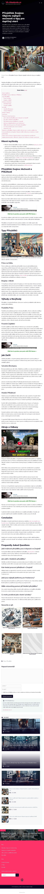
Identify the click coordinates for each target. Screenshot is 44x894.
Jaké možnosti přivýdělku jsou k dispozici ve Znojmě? (16, 117)
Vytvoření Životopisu (8, 109)
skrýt (25, 90)
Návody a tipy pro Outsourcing (8, 848)
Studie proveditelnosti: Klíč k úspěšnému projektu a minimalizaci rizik (32, 835)
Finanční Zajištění (8, 105)
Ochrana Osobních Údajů (27, 886)
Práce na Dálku (7, 98)
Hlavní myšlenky (6, 93)
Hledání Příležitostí (8, 110)
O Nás (3, 865)
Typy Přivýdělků (5, 96)
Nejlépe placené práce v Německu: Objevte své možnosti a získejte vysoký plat (20, 137)
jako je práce (31, 551)
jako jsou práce (37, 144)
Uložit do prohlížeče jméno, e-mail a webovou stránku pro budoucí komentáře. (22, 692)
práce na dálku (23, 275)
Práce (6, 75)
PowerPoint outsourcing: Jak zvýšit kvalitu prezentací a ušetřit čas (23, 807)
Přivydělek (8, 661)
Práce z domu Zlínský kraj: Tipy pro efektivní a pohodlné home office (19, 763)
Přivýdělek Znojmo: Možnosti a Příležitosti (11, 94)
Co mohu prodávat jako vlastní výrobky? (13, 126)
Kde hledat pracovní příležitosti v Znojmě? (13, 121)
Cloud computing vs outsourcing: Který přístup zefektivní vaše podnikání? (19, 746)
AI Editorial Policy (22, 892)
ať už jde (28, 193)
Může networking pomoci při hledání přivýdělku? (15, 125)
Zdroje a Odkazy (6, 112)
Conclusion (4, 114)
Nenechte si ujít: (7, 128)
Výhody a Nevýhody (6, 102)
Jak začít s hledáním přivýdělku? (11, 119)
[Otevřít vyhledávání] (40, 3)
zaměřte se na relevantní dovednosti (24, 157)
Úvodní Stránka (5, 862)
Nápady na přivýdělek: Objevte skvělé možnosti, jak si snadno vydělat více (19, 130)
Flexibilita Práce (7, 103)
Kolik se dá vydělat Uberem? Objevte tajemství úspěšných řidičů (23, 816)
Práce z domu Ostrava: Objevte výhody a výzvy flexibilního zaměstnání (18, 135)
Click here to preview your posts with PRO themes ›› (22, 214)
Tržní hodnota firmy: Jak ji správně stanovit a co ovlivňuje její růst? (19, 728)
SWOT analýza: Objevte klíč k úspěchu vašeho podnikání (18, 781)
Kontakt (3, 867)
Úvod (2, 75)
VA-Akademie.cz (13, 2)
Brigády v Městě (7, 100)
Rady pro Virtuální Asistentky (8, 850)
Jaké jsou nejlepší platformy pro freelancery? (14, 123)
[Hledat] (17, 875)
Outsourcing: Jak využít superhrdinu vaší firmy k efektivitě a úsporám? (9, 835)
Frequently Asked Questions (8, 116)
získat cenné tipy (28, 165)
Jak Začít (4, 107)
